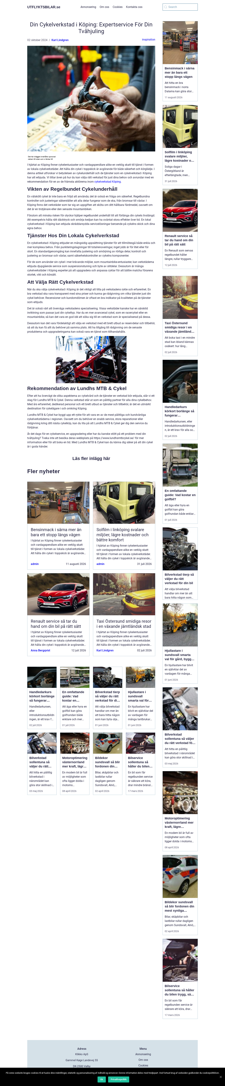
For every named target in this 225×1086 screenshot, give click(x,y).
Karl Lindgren (60, 40)
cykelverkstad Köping (107, 181)
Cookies (118, 7)
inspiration (148, 39)
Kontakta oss (134, 7)
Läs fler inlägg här (91, 458)
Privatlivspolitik (119, 1079)
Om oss (104, 7)
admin (35, 564)
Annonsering (88, 7)
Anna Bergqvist (40, 650)
